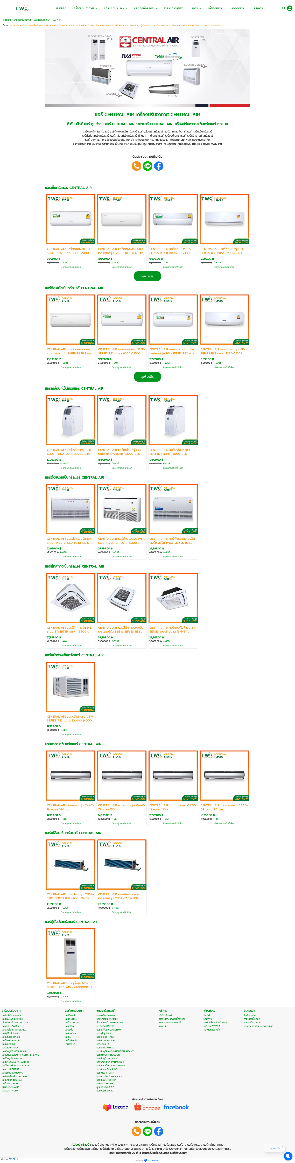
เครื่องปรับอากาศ (22, 20)
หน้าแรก (7, 20)
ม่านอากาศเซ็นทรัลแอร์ (213, 25)
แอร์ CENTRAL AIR (114, 114)
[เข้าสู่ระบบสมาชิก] (289, 8)
